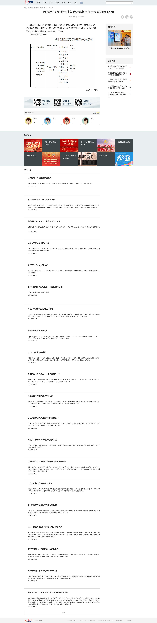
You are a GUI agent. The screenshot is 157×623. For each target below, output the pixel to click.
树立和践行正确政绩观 (124, 142)
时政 (38, 2)
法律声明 (109, 620)
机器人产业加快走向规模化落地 (40, 309)
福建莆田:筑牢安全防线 (117, 88)
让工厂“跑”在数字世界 (37, 352)
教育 (75, 2)
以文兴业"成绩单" (118, 68)
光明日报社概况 (71, 620)
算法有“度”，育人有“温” (38, 265)
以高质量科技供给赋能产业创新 (40, 396)
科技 (69, 2)
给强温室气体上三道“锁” (38, 331)
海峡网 (75, 17)
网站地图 (128, 620)
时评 (51, 2)
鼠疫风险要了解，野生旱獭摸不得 (41, 200)
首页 (25, 7)
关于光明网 (83, 620)
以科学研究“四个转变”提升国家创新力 (43, 549)
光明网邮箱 (119, 620)
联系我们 (101, 620)
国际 (44, 2)
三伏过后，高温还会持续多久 (39, 178)
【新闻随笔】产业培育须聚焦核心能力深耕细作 (47, 461)
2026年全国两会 (31, 155)
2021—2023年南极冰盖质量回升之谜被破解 (45, 527)
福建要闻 (46, 7)
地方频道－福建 (38, 7)
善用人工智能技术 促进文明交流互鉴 (42, 440)
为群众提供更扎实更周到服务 (117, 73)
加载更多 (62, 612)
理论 (57, 2)
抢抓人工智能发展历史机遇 (38, 243)
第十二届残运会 (103, 155)
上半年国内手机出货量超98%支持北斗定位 (45, 287)
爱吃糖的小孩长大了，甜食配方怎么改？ (44, 221)
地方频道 (30, 7)
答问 (122, 81)
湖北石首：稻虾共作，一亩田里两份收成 (44, 374)
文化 (63, 2)
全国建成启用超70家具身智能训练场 (42, 571)
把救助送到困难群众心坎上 (116, 75)
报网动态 (92, 620)
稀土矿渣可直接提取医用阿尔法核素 (42, 505)
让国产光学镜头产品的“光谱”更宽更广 (43, 418)
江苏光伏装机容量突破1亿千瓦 (40, 483)
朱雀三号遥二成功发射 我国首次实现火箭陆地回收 (48, 592)
